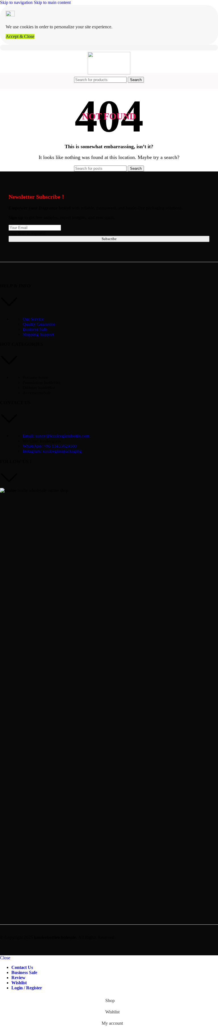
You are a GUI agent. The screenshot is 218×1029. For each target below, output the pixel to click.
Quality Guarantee (39, 324)
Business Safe (35, 329)
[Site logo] (109, 73)
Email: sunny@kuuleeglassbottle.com (56, 436)
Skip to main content (52, 2)
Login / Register (26, 987)
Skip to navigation (17, 2)
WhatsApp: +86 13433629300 (50, 446)
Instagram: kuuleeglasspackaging (52, 451)
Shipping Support (38, 334)
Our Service (33, 319)
